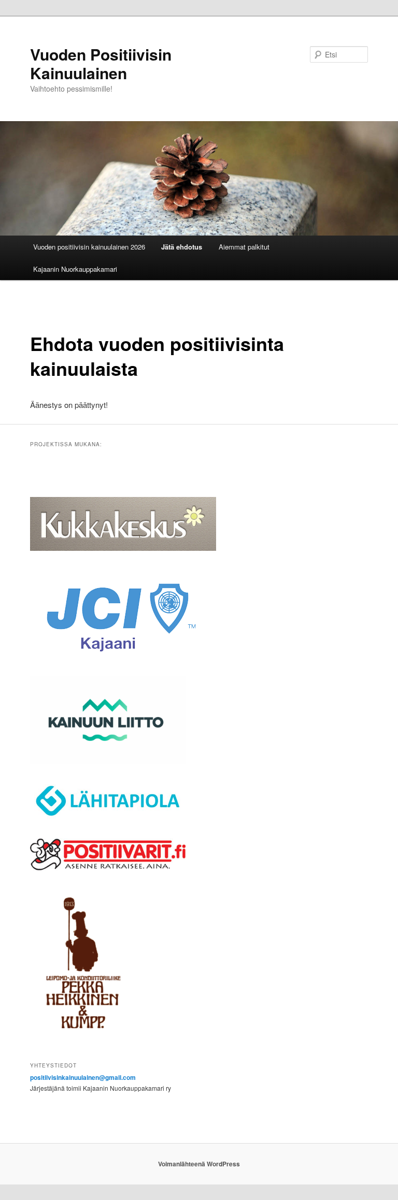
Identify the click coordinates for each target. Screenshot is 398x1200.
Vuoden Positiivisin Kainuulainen (101, 63)
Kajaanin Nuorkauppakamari (75, 269)
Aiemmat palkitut (244, 247)
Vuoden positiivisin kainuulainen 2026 (89, 247)
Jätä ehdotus (181, 247)
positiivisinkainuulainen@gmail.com (83, 1077)
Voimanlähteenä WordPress (199, 1163)
